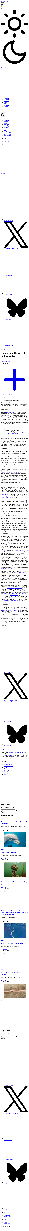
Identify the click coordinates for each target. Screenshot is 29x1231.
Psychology (6, 105)
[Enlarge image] (4, 429)
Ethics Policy (7, 141)
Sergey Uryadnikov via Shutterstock (14, 432)
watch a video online (10, 412)
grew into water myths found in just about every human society (14, 551)
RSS (5, 137)
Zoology (6, 106)
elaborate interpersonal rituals (14, 588)
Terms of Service (8, 135)
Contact (6, 131)
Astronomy (6, 98)
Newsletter (6, 139)
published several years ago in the (14, 609)
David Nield (4, 920)
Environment (7, 99)
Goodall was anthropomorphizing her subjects (10, 471)
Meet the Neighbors (10, 755)
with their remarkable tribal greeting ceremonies (15, 593)
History (5, 102)
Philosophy (6, 103)
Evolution (6, 101)
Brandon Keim (6, 361)
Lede (14, 1229)
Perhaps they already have (7, 568)
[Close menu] (1, 109)
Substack (11, 752)
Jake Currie (3, 858)
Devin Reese (4, 829)
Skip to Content (4, 1)
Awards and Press (8, 132)
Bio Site (21, 752)
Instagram (16, 752)
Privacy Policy (7, 134)
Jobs (5, 138)
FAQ (5, 130)
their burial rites (14, 595)
